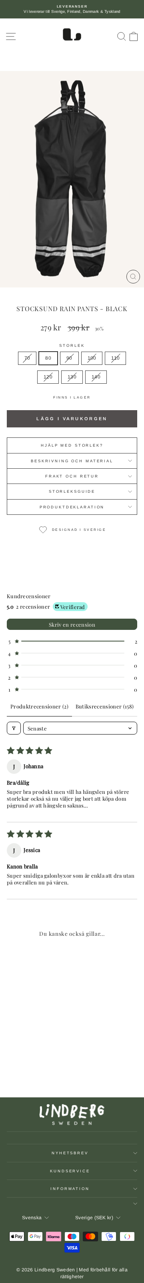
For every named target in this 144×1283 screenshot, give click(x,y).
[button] (72, 641)
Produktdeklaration (72, 507)
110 (115, 358)
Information (70, 1188)
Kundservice (70, 1171)
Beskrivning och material (72, 461)
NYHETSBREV (70, 1153)
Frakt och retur (72, 476)
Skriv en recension (72, 624)
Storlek (71, 345)
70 (27, 358)
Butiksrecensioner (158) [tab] (105, 706)
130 (72, 377)
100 (92, 358)
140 (96, 377)
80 (48, 358)
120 (48, 377)
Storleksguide (72, 491)
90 (69, 358)
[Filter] (14, 728)
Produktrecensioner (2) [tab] (39, 706)
